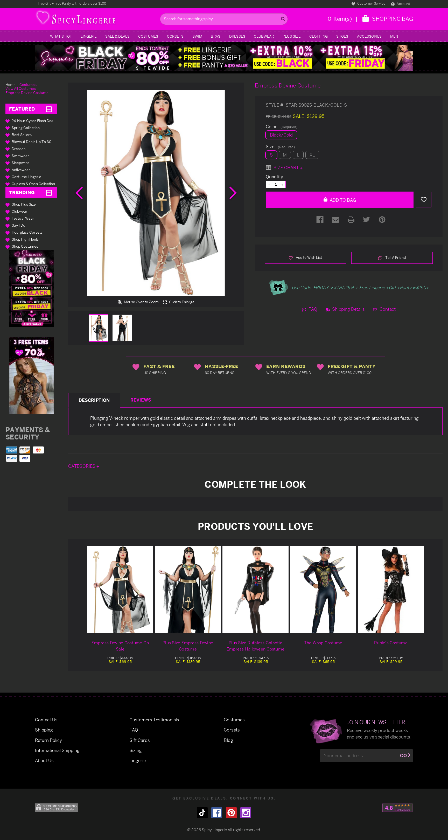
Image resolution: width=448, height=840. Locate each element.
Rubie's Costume (391, 642)
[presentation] (79, 193)
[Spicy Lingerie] (96, 19)
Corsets (175, 36)
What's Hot (61, 36)
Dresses (237, 36)
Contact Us (46, 719)
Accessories (369, 36)
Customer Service (370, 3)
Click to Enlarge (181, 302)
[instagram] (245, 812)
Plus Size (291, 36)
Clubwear (264, 36)
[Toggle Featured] (49, 109)
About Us (44, 760)
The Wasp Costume (323, 642)
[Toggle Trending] (49, 193)
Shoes (342, 36)
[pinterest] (231, 812)
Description (94, 400)
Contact (387, 309)
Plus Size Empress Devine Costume (188, 646)
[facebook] (216, 812)
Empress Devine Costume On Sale (120, 646)
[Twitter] (366, 219)
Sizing (135, 750)
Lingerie (88, 36)
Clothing (318, 36)
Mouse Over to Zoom (141, 302)
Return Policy (48, 740)
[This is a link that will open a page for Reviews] (397, 807)
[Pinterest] (382, 219)
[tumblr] (202, 812)
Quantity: (275, 176)
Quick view (120, 589)
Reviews (140, 400)
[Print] (351, 219)
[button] (31, 288)
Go (403, 755)
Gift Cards (139, 740)
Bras (215, 36)
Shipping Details (348, 309)
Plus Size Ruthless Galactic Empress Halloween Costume (255, 646)
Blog (228, 740)
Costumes (148, 36)
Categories (82, 466)
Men (394, 36)
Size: (280, 146)
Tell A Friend (395, 257)
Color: (281, 126)
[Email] (335, 219)
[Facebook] (320, 219)
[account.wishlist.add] (423, 199)
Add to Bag (342, 200)
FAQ (312, 309)
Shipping (44, 730)
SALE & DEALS (117, 36)
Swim (197, 36)
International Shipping (57, 750)
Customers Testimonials (154, 719)
